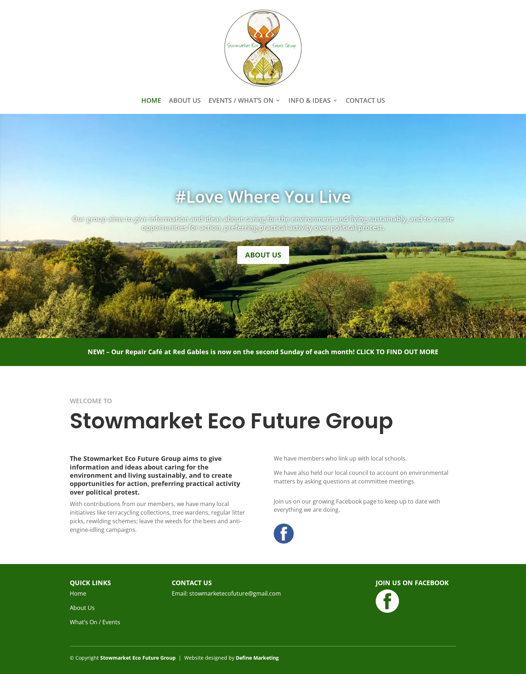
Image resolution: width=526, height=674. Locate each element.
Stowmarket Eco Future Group (138, 657)
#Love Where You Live (263, 196)
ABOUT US (263, 255)
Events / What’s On (241, 100)
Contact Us (365, 100)
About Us (185, 100)
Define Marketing (257, 657)
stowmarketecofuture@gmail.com (235, 593)
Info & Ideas (309, 100)
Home (151, 100)
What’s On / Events (95, 622)
